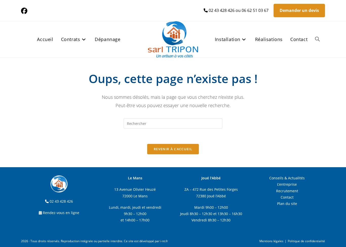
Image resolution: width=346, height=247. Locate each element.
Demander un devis (299, 10)
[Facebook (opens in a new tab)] (25, 11)
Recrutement (287, 190)
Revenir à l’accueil (173, 149)
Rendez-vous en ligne (61, 212)
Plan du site (287, 203)
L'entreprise (287, 184)
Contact (287, 197)
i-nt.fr (164, 241)
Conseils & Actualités (287, 178)
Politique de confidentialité (306, 241)
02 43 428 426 (222, 10)
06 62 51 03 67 (255, 10)
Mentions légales (271, 241)
